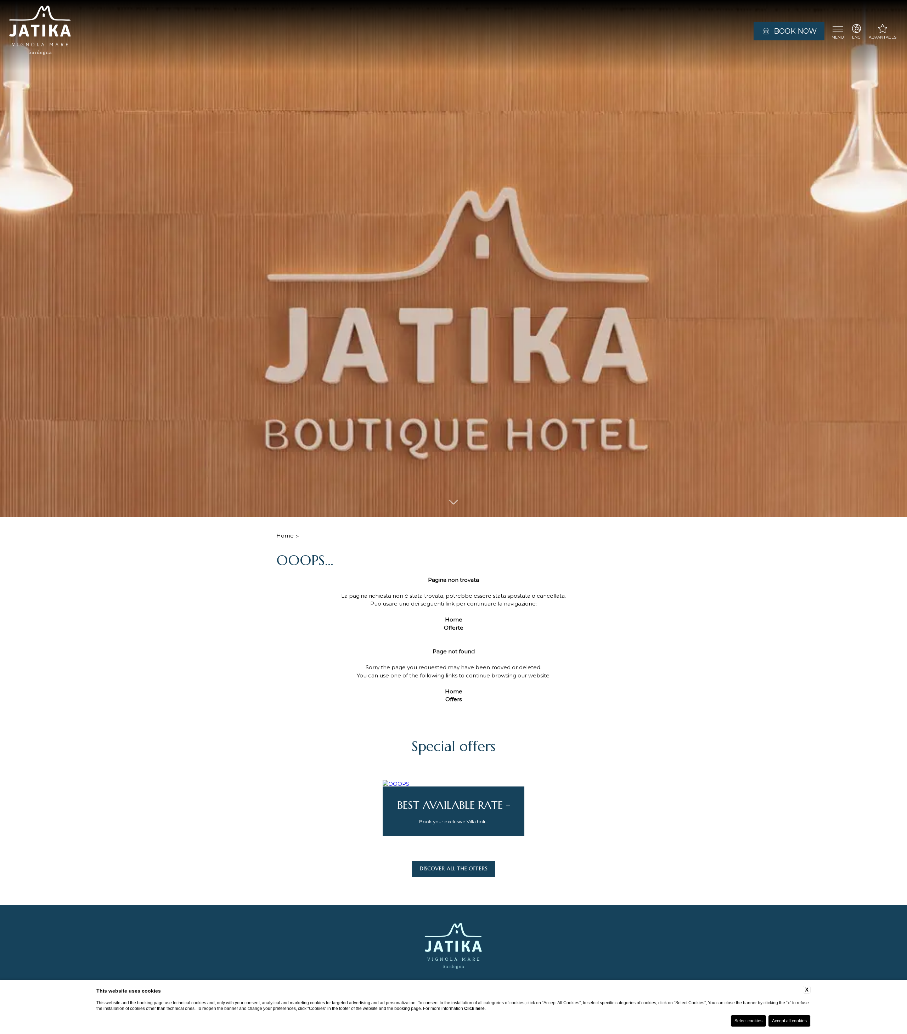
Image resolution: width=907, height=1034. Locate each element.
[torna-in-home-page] (40, 31)
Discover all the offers (453, 868)
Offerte (453, 627)
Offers (453, 699)
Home (285, 535)
